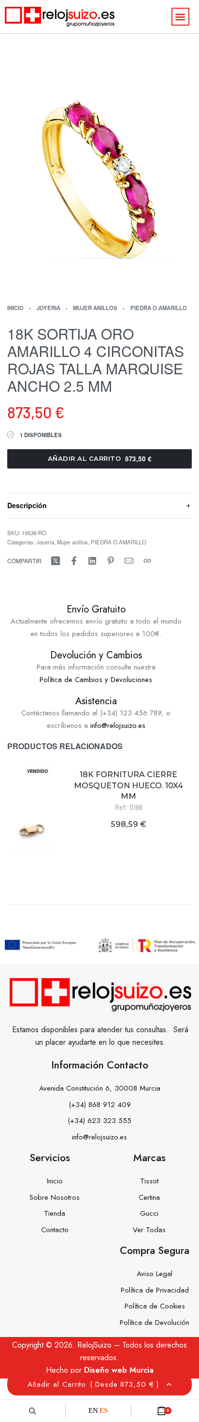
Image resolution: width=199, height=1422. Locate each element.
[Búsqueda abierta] (33, 1410)
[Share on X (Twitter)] (55, 560)
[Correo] (129, 560)
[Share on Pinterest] (110, 560)
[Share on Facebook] (74, 560)
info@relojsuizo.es (117, 725)
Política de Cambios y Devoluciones (96, 679)
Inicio (15, 308)
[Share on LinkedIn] (92, 560)
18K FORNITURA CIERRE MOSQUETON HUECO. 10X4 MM (128, 785)
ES (104, 1410)
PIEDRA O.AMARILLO (158, 308)
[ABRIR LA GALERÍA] (99, 189)
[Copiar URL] (147, 560)
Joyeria (48, 308)
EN (93, 1410)
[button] (180, 17)
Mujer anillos (95, 308)
